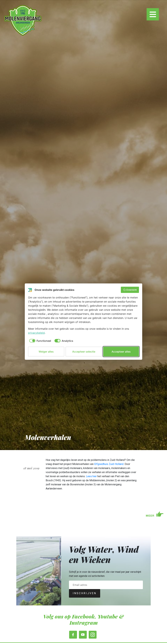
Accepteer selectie (83, 351)
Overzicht (131, 289)
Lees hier (91, 476)
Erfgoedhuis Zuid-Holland (108, 464)
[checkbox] (39, 341)
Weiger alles (46, 351)
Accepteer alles (121, 351)
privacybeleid (36, 332)
